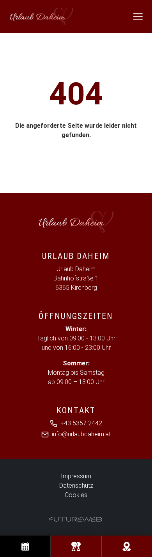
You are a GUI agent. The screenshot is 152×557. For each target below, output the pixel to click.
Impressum (76, 476)
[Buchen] (25, 546)
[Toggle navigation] (138, 17)
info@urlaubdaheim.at (81, 434)
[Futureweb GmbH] (75, 519)
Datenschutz (76, 485)
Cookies (76, 495)
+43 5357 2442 (81, 423)
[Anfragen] (76, 546)
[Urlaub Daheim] (76, 222)
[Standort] (127, 546)
